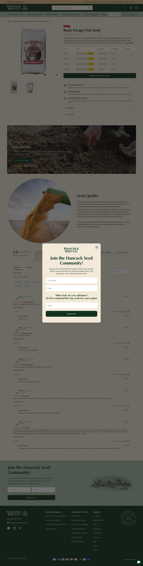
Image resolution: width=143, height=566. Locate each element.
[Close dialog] (97, 247)
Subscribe (71, 314)
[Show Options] (95, 305)
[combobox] (70, 305)
